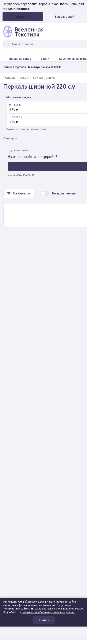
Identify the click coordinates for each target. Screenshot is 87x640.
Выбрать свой (64, 16)
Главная (9, 78)
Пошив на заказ (20, 58)
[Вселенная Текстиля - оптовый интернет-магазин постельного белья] (23, 31)
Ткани (45, 58)
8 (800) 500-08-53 (23, 175)
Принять (44, 620)
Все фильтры (21, 193)
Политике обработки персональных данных (48, 612)
